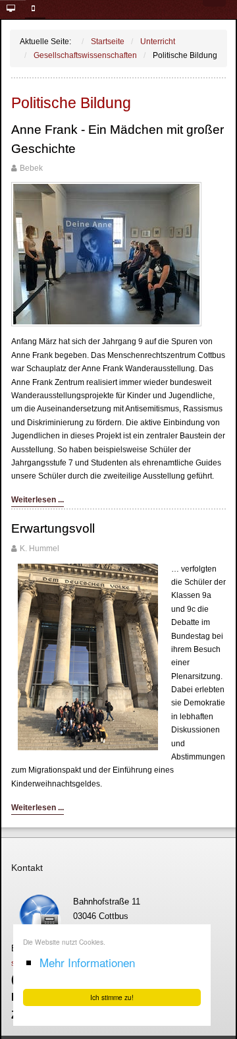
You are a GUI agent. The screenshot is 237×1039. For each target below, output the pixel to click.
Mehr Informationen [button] (87, 962)
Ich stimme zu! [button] (112, 997)
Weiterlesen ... (37, 499)
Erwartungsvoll (53, 528)
